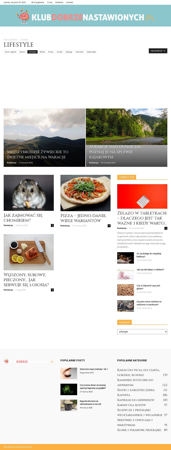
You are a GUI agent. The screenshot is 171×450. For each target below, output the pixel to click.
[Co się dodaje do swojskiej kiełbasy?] (125, 258)
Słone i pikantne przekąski (139, 430)
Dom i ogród (10, 51)
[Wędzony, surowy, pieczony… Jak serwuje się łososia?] (29, 252)
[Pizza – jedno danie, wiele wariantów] (85, 193)
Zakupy (69, 51)
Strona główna (37, 2)
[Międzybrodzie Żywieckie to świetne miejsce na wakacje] (44, 143)
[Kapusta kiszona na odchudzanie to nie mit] (68, 405)
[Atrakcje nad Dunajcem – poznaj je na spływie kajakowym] (126, 126)
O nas (49, 2)
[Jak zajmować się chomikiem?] (29, 193)
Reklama (59, 2)
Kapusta (123, 395)
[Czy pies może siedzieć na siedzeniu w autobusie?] (125, 306)
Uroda (59, 51)
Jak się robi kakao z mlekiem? (150, 269)
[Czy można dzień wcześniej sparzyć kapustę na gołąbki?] (68, 389)
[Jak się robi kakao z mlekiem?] (125, 274)
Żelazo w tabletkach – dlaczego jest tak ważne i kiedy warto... (141, 218)
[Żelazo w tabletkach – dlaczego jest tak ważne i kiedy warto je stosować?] (142, 196)
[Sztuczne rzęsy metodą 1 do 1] (68, 373)
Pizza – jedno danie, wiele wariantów (83, 218)
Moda (42, 51)
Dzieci (22, 51)
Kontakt (69, 2)
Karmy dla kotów (131, 405)
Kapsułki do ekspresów (135, 400)
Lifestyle (32, 51)
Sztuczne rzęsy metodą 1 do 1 (94, 369)
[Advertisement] (85, 83)
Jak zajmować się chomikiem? (23, 217)
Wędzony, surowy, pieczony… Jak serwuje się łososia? (26, 280)
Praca (50, 51)
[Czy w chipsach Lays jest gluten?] (125, 290)
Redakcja (11, 162)
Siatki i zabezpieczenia (136, 390)
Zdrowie (79, 51)
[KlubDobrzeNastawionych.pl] (85, 15)
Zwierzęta (91, 51)
